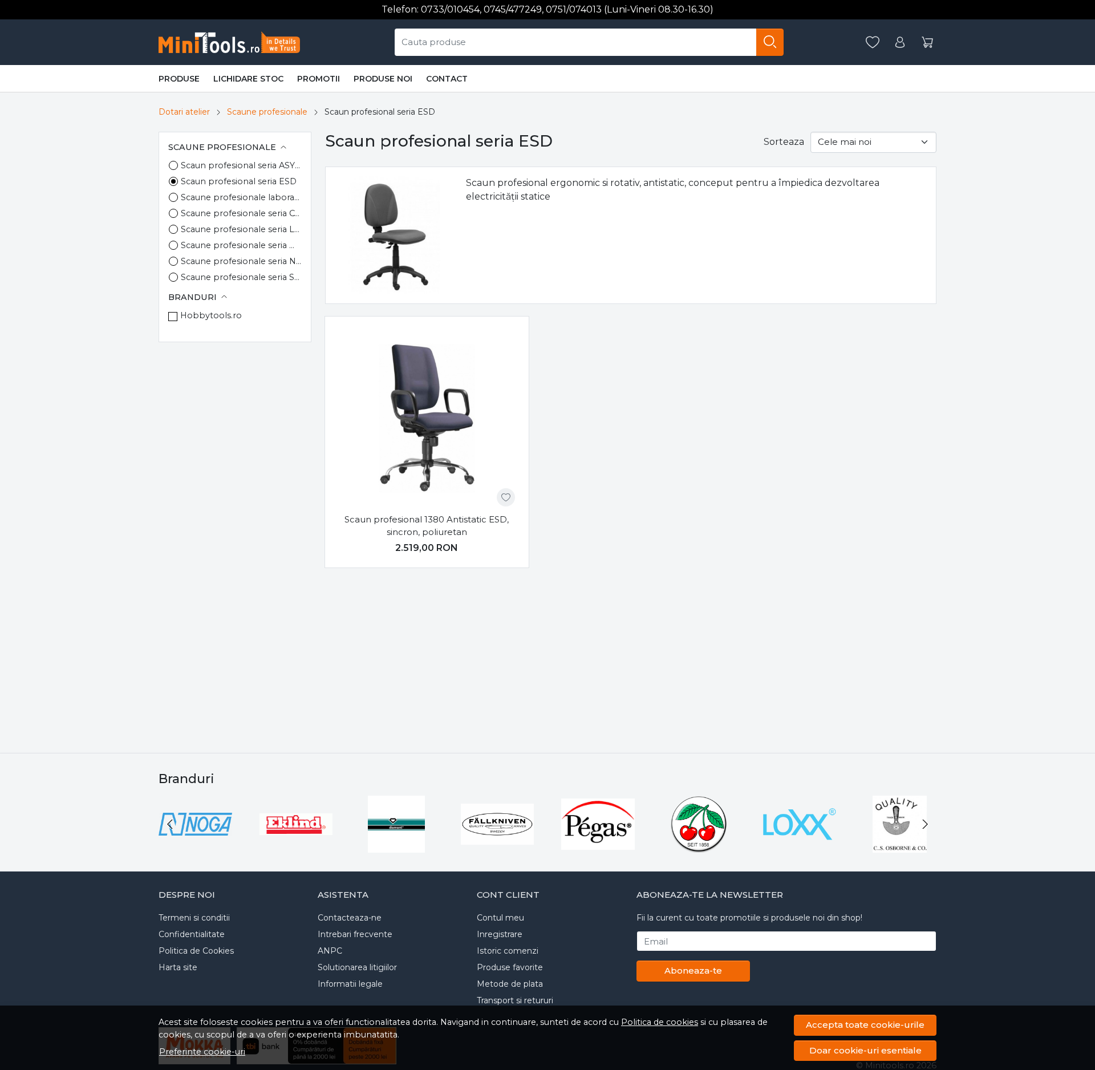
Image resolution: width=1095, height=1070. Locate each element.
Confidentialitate (192, 934)
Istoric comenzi (507, 951)
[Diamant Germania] (396, 845)
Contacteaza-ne (350, 918)
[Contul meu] (900, 42)
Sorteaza (784, 141)
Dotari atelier (184, 112)
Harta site (178, 967)
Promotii (318, 79)
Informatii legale (350, 984)
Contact (447, 79)
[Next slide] (925, 824)
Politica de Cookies (196, 951)
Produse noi (383, 79)
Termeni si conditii (194, 918)
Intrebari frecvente (355, 934)
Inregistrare (499, 934)
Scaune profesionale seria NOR (241, 261)
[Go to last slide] (170, 824)
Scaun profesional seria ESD (239, 181)
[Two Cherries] (699, 845)
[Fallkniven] (497, 845)
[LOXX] (799, 845)
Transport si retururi (515, 1000)
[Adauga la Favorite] (505, 497)
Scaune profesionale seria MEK (241, 245)
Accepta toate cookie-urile (865, 1024)
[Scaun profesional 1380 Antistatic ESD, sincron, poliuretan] (427, 418)
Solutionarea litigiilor (357, 967)
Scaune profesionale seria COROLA (241, 213)
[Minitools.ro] (233, 42)
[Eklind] (296, 845)
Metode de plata (510, 984)
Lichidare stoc (248, 79)
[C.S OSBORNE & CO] (900, 845)
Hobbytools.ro (211, 315)
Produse (179, 79)
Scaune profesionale (267, 112)
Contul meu (500, 918)
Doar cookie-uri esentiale (865, 1050)
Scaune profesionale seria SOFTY (241, 277)
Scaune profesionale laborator (241, 197)
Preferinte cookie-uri (202, 1052)
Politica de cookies (659, 1022)
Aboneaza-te (693, 970)
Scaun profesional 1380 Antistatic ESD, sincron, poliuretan (426, 526)
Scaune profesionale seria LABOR (241, 229)
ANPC (330, 951)
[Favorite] (872, 42)
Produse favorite (510, 967)
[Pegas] (598, 845)
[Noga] (195, 845)
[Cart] (927, 42)
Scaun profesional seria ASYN (241, 165)
